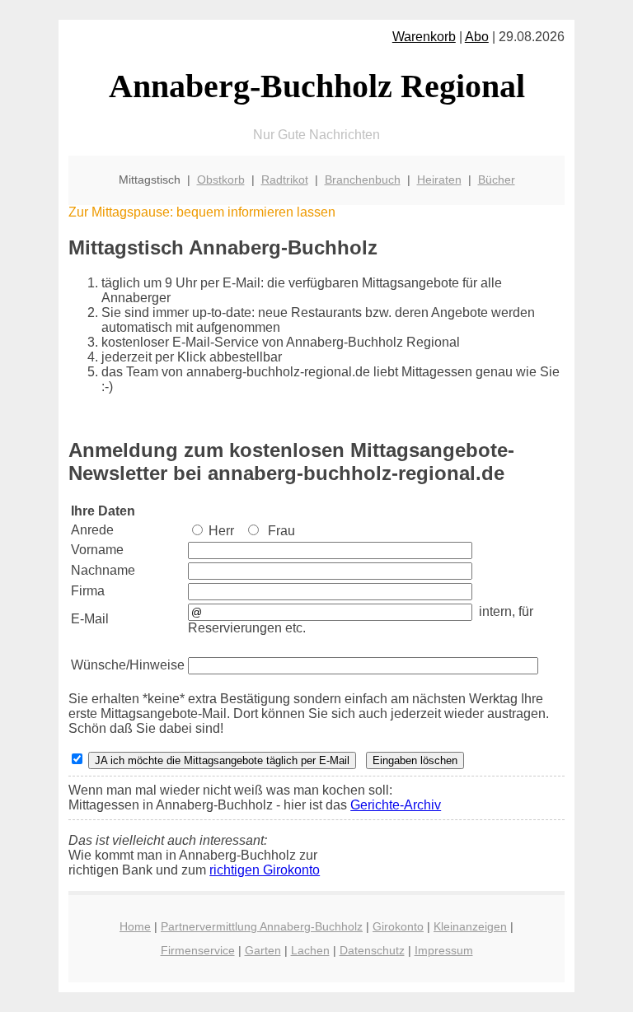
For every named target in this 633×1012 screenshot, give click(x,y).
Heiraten (439, 179)
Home (135, 926)
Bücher (496, 179)
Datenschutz (372, 950)
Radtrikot (284, 179)
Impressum (444, 950)
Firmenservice (198, 950)
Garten (263, 950)
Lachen (310, 950)
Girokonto (398, 926)
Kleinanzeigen (470, 926)
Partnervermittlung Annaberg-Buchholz (262, 926)
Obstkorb (221, 179)
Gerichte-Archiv (395, 805)
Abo (477, 37)
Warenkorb (424, 37)
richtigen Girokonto (264, 870)
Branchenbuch (363, 179)
